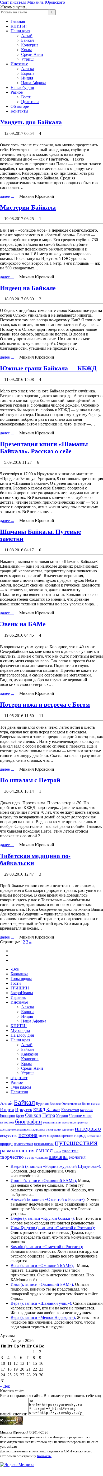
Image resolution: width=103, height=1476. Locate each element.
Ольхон (33, 1115)
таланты (70, 1150)
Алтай (26, 35)
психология (44, 1144)
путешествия (76, 1142)
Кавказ (53, 1109)
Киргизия (86, 1110)
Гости (26, 97)
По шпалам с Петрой (30, 780)
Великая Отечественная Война (70, 1104)
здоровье (68, 1129)
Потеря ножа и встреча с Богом (45, 704)
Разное (17, 92)
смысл (44, 1150)
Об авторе (20, 106)
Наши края (20, 31)
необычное (94, 1135)
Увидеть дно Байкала (31, 122)
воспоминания (52, 1122)
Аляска (27, 68)
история (28, 1135)
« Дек (5, 1386)
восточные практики (75, 1122)
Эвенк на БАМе (23, 624)
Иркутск (23, 1109)
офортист (19, 1077)
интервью (88, 1128)
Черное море (80, 1115)
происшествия (23, 1144)
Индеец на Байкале (28, 288)
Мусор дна (20, 1030)
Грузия (95, 1103)
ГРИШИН (20, 988)
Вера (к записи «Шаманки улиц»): (41, 1303)
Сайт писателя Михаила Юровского (32, 2)
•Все (15, 969)
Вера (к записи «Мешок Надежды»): (43, 1317)
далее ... (7, 196)
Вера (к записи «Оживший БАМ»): (42, 1265)
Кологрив (30, 45)
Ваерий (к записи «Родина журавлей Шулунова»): (56, 1166)
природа (6, 1144)
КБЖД (39, 1109)
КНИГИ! (19, 26)
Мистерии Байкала (28, 207)
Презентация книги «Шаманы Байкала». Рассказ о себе (44, 448)
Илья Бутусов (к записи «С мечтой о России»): (53, 1227)
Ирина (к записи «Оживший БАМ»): (44, 1180)
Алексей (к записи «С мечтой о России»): (48, 1199)
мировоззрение (60, 1135)
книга (42, 1136)
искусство (8, 1135)
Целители (30, 101)
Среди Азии (32, 54)
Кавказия (29, 1054)
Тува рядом (21, 1087)
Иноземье (19, 64)
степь (57, 1151)
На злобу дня (22, 87)
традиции (41, 1157)
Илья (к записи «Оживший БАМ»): (42, 1284)
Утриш (27, 59)
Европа (27, 73)
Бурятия (42, 1104)
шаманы (58, 1157)
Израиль (18, 997)
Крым (26, 49)
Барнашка (19, 974)
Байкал (27, 40)
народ (80, 1135)
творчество (12, 1157)
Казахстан (70, 1110)
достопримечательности (15, 1129)
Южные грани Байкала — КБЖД (48, 368)
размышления (17, 1150)
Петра (48, 1115)
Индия (27, 78)
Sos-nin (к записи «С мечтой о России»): (47, 1246)
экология (77, 1157)
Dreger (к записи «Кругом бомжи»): (43, 1218)
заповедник (53, 1129)
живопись (38, 1129)
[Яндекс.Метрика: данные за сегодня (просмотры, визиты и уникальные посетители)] (17, 1464)
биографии (28, 1121)
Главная (18, 21)
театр (29, 1157)
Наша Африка (33, 83)
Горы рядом (21, 978)
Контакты (19, 111)
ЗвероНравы (22, 992)
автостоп (7, 1122)
